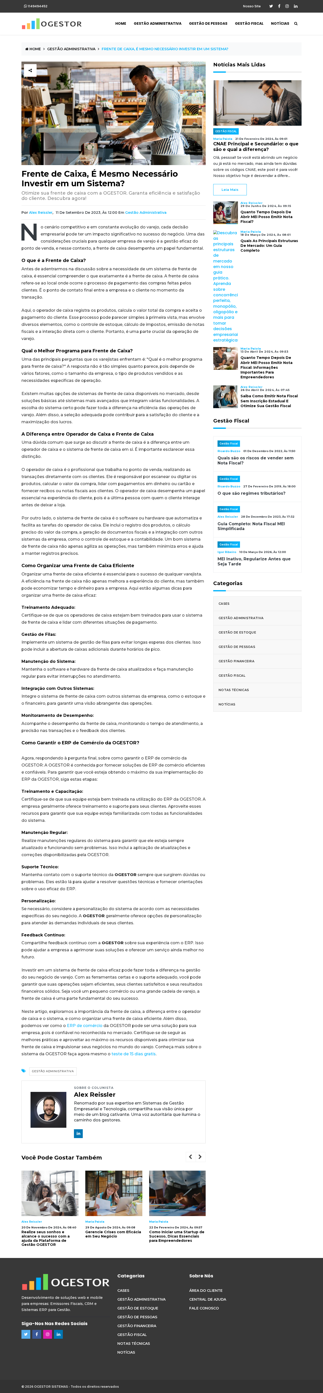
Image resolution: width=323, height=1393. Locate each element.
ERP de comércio (84, 1025)
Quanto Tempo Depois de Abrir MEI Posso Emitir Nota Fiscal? (266, 217)
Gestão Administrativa (157, 23)
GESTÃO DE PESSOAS (137, 1317)
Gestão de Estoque (237, 632)
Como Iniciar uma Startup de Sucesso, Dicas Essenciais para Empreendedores (113, 1236)
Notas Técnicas (234, 690)
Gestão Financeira (236, 661)
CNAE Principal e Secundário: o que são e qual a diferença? (256, 146)
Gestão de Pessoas (208, 23)
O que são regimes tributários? (251, 493)
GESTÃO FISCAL (132, 1334)
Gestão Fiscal (249, 23)
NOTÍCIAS (126, 1352)
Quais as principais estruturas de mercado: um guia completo (269, 246)
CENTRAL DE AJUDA (207, 1299)
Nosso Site (252, 6)
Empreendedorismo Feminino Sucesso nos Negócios (177, 1234)
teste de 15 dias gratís (134, 1054)
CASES (123, 1290)
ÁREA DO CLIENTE (206, 1290)
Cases (224, 604)
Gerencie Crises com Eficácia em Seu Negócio (49, 1234)
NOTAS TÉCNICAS (133, 1343)
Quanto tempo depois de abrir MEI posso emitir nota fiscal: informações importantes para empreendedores (266, 367)
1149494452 (37, 6)
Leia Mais (230, 190)
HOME (35, 49)
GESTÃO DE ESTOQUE (137, 1308)
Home (120, 23)
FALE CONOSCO (204, 1308)
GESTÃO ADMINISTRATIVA (71, 49)
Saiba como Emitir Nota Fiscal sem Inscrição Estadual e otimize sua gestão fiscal (269, 401)
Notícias (280, 23)
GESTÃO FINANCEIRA (136, 1326)
